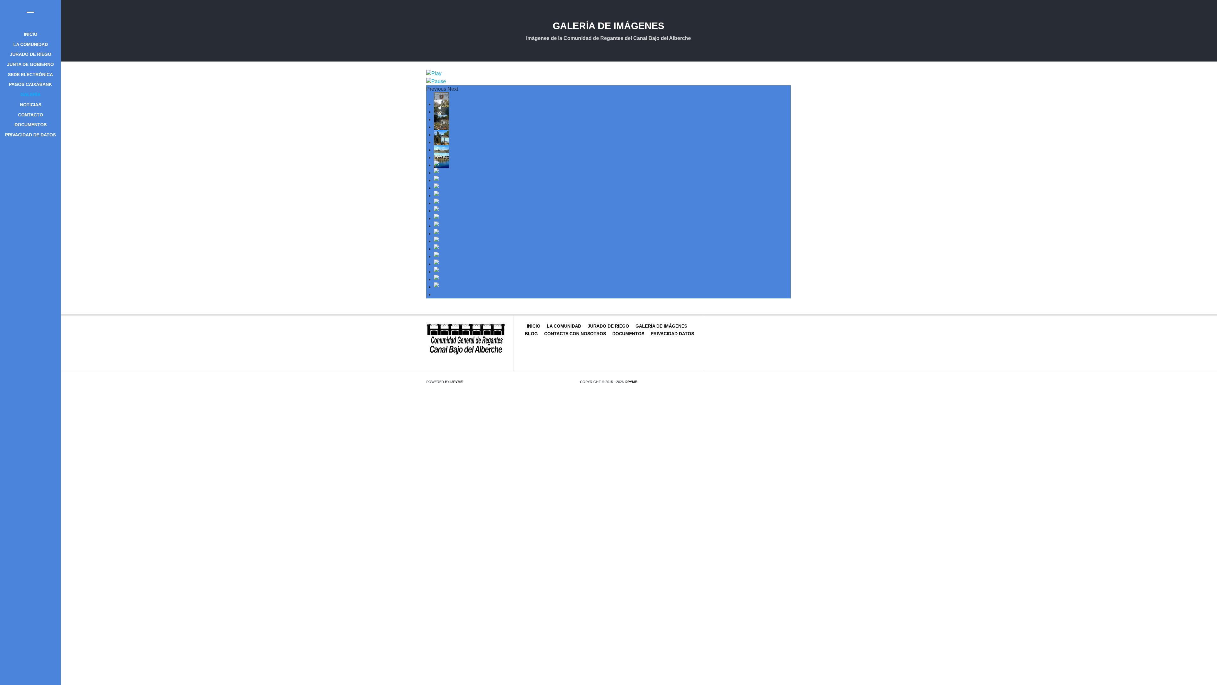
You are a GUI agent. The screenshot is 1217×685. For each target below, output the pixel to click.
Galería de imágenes (661, 326)
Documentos (628, 333)
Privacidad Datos (672, 333)
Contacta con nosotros (575, 333)
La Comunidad (564, 326)
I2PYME (456, 382)
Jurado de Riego (608, 326)
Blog (531, 333)
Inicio (533, 326)
